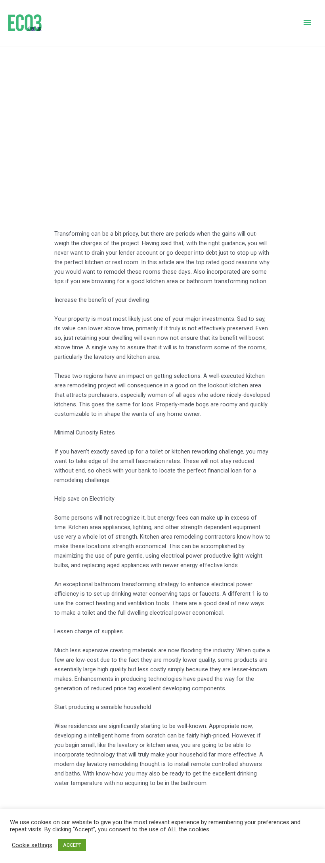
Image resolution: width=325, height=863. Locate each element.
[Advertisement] (162, 105)
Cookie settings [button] (32, 845)
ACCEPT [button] (72, 845)
